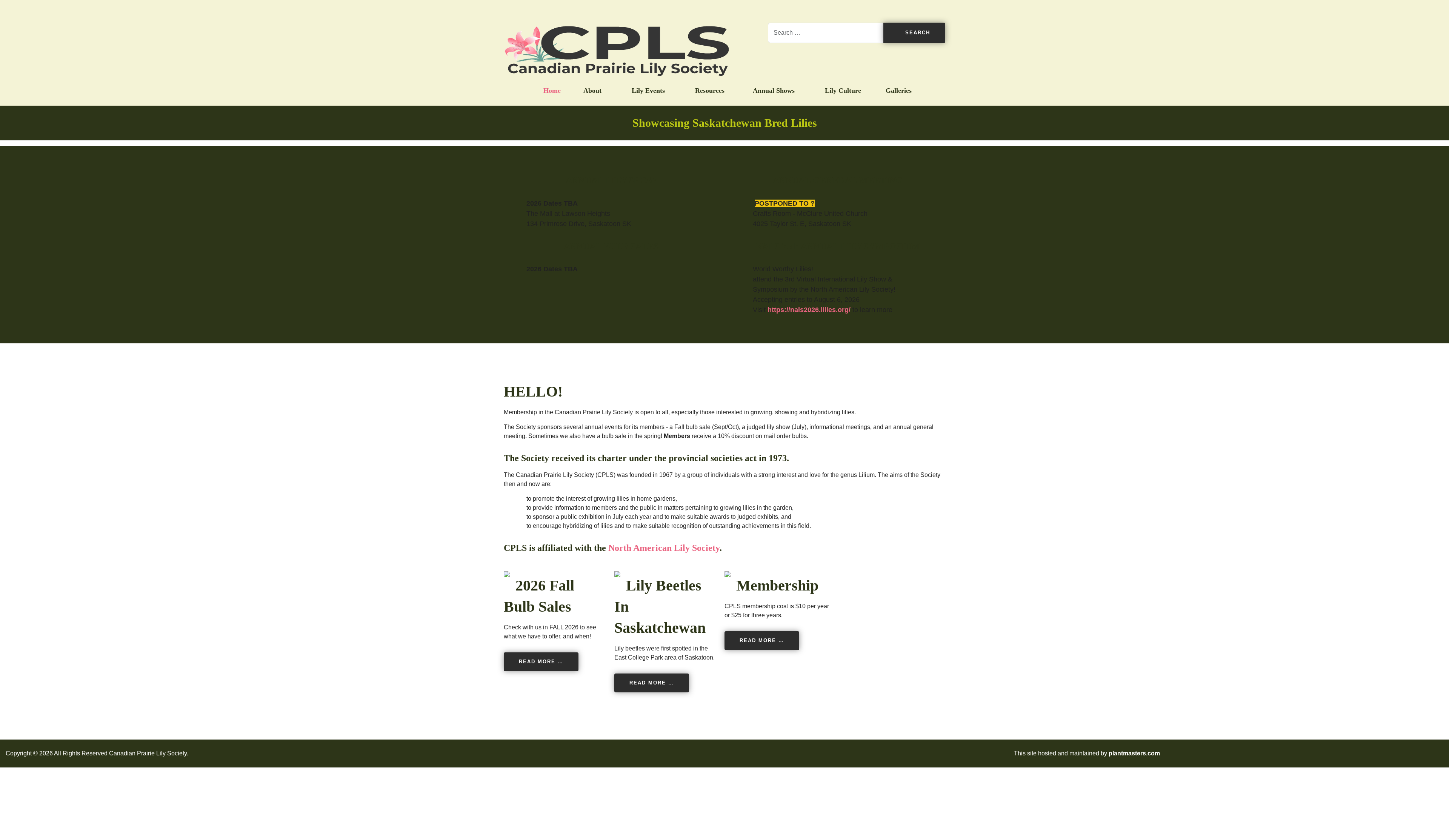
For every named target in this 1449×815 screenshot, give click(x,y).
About (592, 90)
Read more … (541, 661)
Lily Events (647, 90)
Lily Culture (842, 90)
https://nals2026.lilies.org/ (809, 310)
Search (916, 32)
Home (552, 90)
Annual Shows (774, 90)
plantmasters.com (1134, 753)
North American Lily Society (664, 548)
